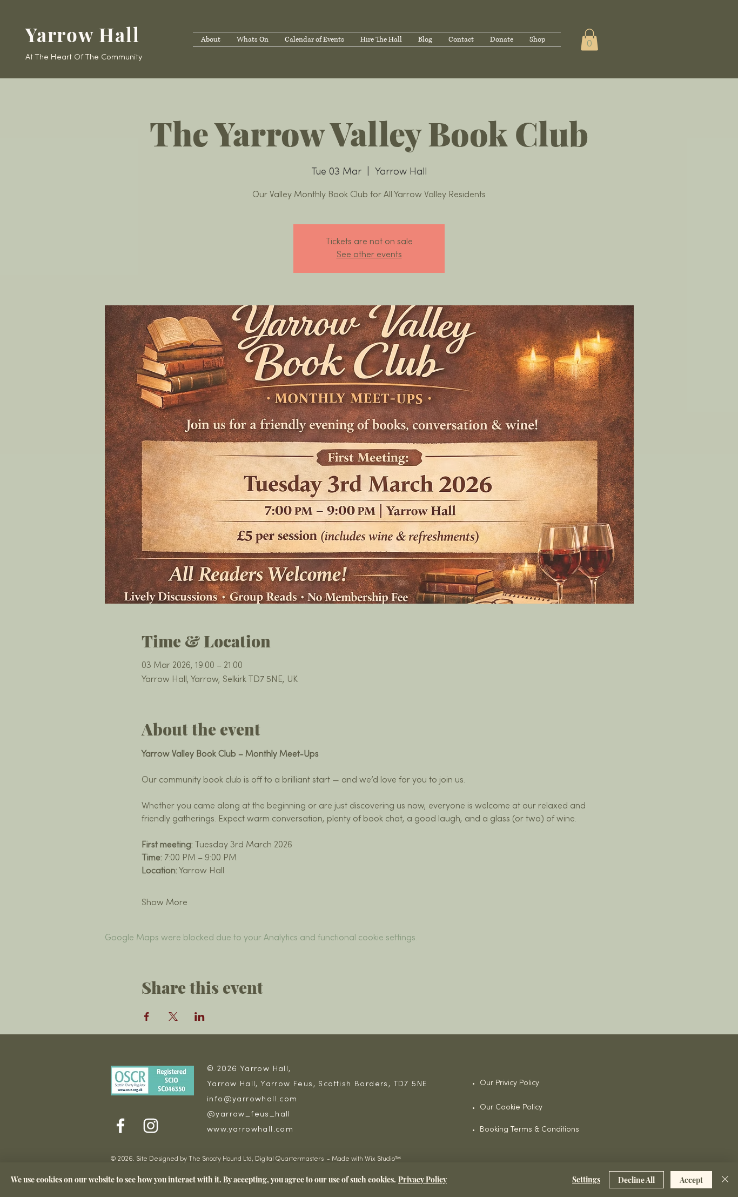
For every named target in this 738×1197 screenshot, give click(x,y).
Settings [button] (586, 1179)
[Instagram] (150, 1125)
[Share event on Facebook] (147, 1016)
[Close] (725, 1179)
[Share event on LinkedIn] (199, 1016)
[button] (589, 40)
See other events (369, 255)
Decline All (636, 1180)
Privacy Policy (422, 1179)
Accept (691, 1180)
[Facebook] (120, 1125)
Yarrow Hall (87, 34)
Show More (164, 903)
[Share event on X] (173, 1016)
